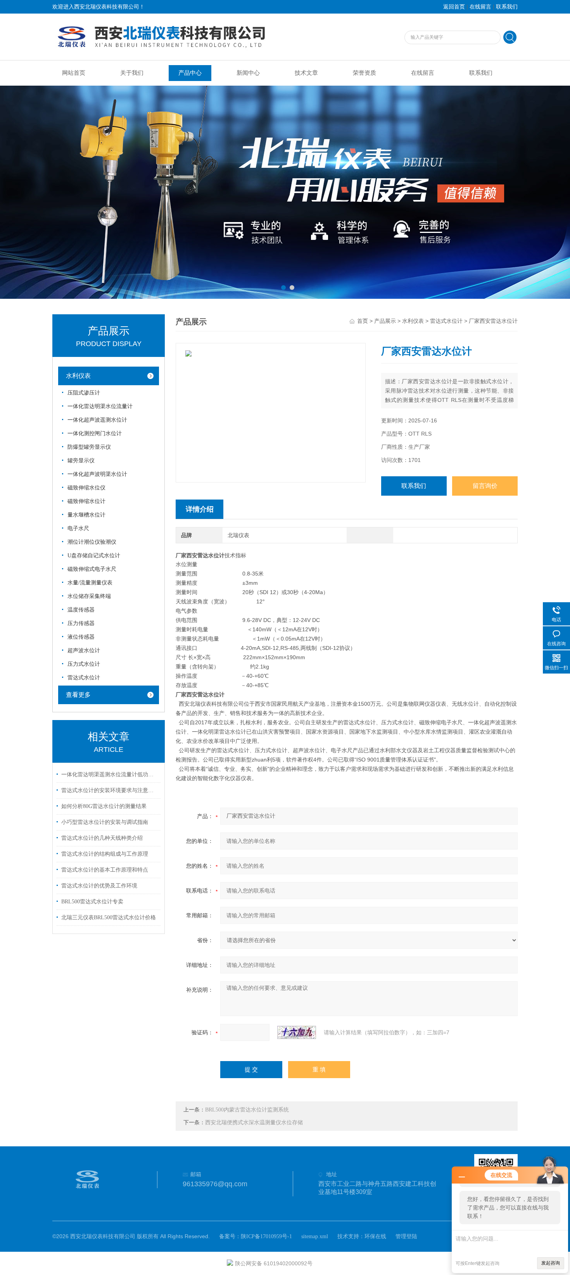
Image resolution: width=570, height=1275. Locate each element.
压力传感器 (81, 623)
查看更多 (78, 694)
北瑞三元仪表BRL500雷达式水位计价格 (108, 917)
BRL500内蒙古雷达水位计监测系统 (247, 1110)
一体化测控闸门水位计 (94, 433)
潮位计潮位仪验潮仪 (91, 542)
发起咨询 (550, 1263)
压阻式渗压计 (83, 393)
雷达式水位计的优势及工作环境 (99, 886)
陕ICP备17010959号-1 (266, 1236)
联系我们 (507, 7)
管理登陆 (406, 1236)
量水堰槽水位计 (86, 515)
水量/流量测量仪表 (89, 583)
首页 (362, 321)
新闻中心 (248, 73)
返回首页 (454, 7)
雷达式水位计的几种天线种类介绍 (102, 838)
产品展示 (385, 321)
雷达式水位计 (83, 678)
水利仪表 (78, 375)
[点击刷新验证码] (296, 1032)
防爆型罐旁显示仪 (89, 447)
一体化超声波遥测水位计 (97, 420)
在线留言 (480, 7)
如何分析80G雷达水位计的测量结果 (104, 806)
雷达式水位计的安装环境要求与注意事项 (109, 790)
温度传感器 (81, 610)
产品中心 (190, 73)
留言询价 (485, 485)
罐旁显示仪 (81, 460)
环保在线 (375, 1236)
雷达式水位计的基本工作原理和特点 (104, 870)
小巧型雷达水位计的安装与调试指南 (104, 822)
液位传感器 (81, 637)
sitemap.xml (314, 1236)
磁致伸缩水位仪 (86, 488)
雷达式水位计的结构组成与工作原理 (104, 854)
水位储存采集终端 (89, 596)
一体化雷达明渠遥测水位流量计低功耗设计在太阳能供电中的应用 (109, 774)
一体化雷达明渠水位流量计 (100, 406)
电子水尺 (78, 528)
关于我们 (131, 73)
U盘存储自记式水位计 (93, 555)
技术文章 (306, 73)
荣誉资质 (364, 73)
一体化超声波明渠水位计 (97, 474)
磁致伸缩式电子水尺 (91, 569)
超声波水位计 (83, 650)
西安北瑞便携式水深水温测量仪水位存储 (254, 1122)
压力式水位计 (83, 664)
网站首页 (73, 73)
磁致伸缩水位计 (86, 501)
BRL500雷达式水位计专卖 (92, 902)
